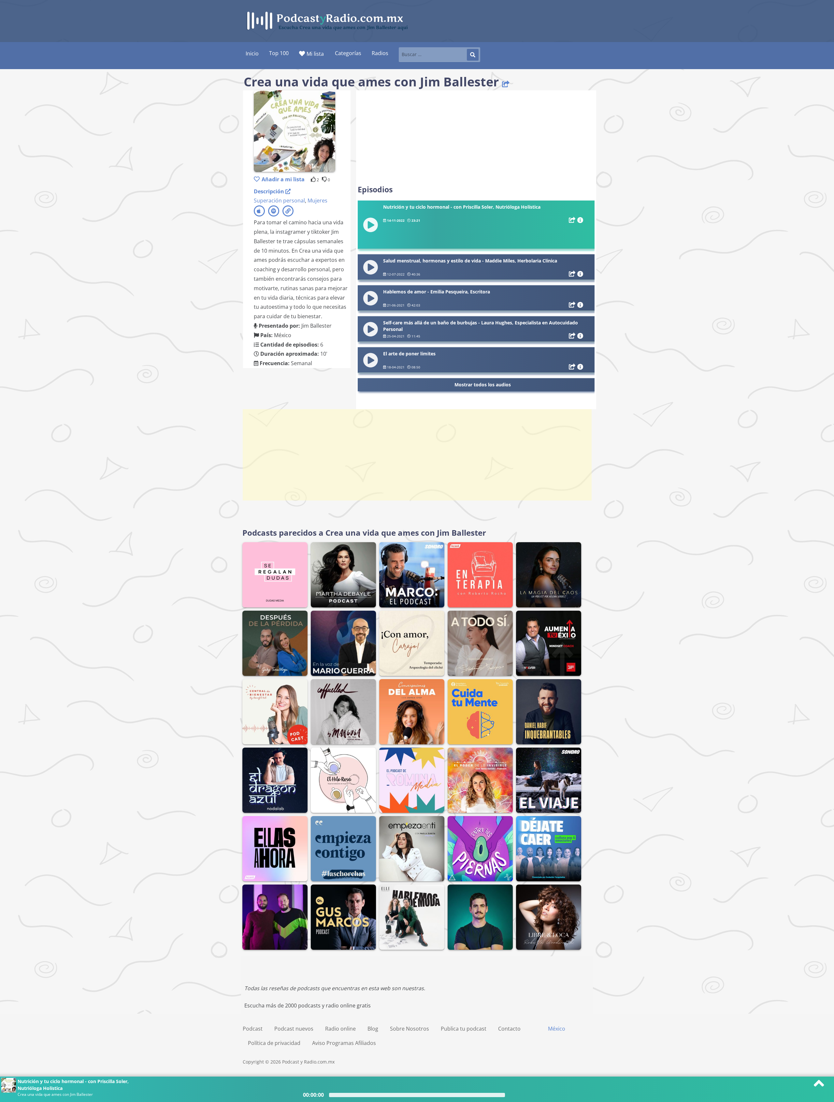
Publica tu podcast (463, 1028)
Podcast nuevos (293, 1028)
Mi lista (315, 53)
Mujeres (317, 200)
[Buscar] (473, 55)
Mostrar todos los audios (482, 384)
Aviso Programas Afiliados (344, 1043)
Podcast (253, 1028)
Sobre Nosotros (409, 1028)
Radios (380, 53)
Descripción (269, 191)
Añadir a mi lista (283, 179)
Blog (372, 1028)
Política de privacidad (274, 1043)
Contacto (509, 1028)
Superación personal (279, 200)
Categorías (348, 53)
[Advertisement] (476, 137)
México (556, 1028)
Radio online (340, 1028)
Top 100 (279, 53)
